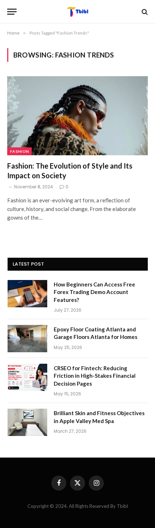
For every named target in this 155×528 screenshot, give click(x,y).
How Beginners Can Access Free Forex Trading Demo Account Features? (94, 292)
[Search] (144, 12)
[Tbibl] (77, 11)
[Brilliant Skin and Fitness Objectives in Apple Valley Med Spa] (27, 422)
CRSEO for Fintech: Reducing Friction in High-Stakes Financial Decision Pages (95, 376)
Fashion (19, 151)
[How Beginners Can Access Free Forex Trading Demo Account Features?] (27, 293)
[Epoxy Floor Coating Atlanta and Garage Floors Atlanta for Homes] (27, 338)
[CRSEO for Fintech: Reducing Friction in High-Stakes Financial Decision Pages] (27, 377)
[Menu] (12, 12)
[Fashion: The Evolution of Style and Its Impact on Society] (77, 115)
